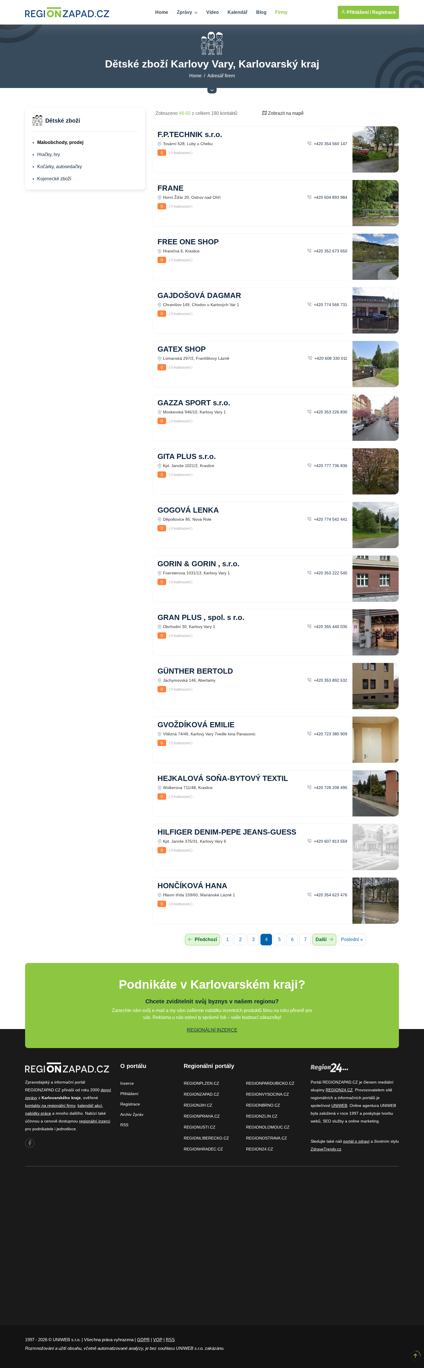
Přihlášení (129, 1093)
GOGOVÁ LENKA (188, 510)
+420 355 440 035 (330, 626)
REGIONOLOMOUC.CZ (268, 1127)
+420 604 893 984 (330, 197)
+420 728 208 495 (330, 787)
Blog (261, 12)
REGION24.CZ (259, 1149)
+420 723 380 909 (330, 734)
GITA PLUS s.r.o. (186, 456)
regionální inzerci (94, 1121)
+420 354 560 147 (330, 143)
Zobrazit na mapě (285, 113)
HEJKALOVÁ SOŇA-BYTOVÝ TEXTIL (222, 778)
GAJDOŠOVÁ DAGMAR (199, 295)
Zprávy (185, 12)
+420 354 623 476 (330, 895)
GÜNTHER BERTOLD (195, 671)
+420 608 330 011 (330, 358)
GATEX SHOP (181, 349)
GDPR (143, 1339)
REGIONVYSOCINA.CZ (267, 1094)
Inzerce (127, 1083)
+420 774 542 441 (330, 519)
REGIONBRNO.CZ (263, 1105)
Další (322, 939)
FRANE (170, 188)
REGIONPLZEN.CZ (201, 1083)
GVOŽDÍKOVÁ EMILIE (195, 725)
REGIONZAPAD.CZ (201, 1094)
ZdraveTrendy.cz (326, 1149)
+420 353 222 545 (330, 573)
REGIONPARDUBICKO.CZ (270, 1083)
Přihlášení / (358, 12)
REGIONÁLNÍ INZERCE (212, 1030)
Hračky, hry (48, 154)
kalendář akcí (90, 1105)
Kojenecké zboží (54, 178)
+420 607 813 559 (330, 841)
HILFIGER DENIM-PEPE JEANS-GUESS (226, 832)
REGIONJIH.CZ (198, 1105)
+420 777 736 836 (330, 465)
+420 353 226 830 (330, 412)
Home (161, 12)
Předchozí (205, 939)
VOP (157, 1339)
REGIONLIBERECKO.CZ (206, 1138)
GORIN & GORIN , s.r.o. (198, 564)
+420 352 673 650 (330, 251)
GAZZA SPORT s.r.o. (193, 403)
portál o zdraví (356, 1141)
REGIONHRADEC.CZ (203, 1149)
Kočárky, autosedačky (59, 166)
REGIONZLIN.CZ (261, 1116)
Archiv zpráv (131, 1114)
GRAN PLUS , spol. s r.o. (200, 617)
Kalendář (237, 12)
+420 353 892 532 (330, 680)
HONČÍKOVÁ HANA (192, 886)
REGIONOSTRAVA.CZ (266, 1138)
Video (212, 12)
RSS (124, 1124)
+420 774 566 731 (330, 304)
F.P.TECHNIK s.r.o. (189, 134)
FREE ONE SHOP (188, 242)
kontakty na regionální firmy (50, 1105)
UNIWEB (339, 1105)
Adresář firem (221, 75)
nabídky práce (38, 1113)
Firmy (281, 12)
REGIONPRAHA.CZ (202, 1116)
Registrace (384, 12)
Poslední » (352, 939)
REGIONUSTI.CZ (199, 1127)
